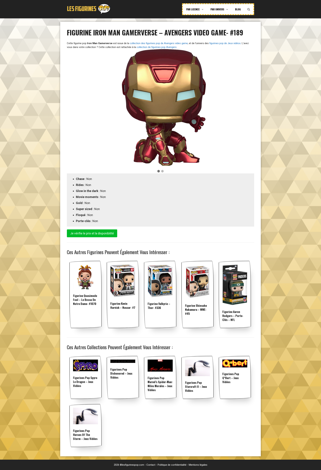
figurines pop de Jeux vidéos (225, 43)
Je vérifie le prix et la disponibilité (92, 233)
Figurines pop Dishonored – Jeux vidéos (121, 373)
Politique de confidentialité (172, 464)
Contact (150, 464)
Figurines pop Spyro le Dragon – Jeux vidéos (85, 382)
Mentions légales (198, 464)
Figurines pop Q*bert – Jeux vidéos (230, 378)
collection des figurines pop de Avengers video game (159, 43)
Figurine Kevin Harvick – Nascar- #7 (122, 305)
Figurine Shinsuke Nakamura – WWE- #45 (196, 309)
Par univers (217, 9)
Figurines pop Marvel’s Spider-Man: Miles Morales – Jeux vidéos (160, 384)
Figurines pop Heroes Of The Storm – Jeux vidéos (85, 435)
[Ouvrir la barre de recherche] (248, 9)
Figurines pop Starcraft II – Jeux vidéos (196, 386)
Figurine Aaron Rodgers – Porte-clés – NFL (232, 316)
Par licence (193, 9)
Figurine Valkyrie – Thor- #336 (159, 306)
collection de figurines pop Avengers (157, 47)
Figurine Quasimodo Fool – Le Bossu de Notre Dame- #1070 (85, 300)
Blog (238, 9)
